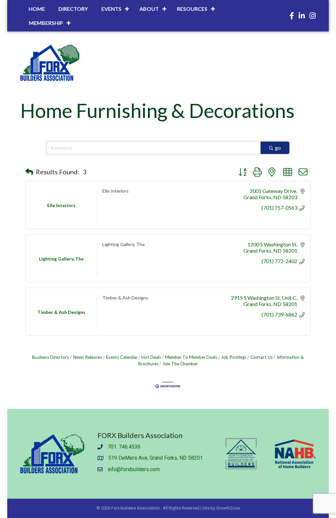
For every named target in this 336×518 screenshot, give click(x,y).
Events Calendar (121, 357)
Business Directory (50, 357)
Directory (73, 9)
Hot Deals (151, 357)
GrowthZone (228, 508)
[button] (29, 172)
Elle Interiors (115, 191)
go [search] (278, 147)
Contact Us (261, 357)
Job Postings (233, 357)
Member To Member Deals (191, 357)
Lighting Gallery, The (123, 244)
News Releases (87, 357)
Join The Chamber (180, 363)
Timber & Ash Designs (125, 297)
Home (37, 9)
